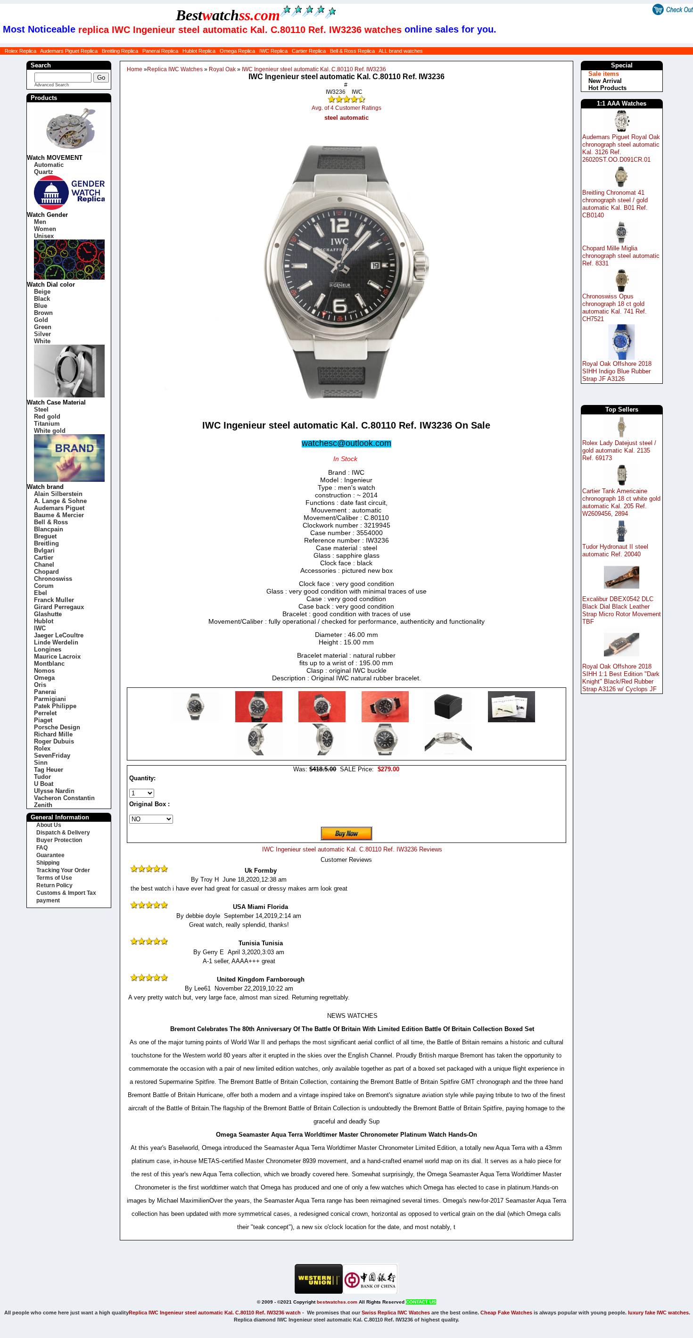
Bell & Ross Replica (352, 51)
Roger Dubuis (54, 741)
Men (40, 221)
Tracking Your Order (63, 870)
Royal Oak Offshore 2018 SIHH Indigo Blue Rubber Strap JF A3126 (617, 371)
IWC (40, 628)
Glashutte (48, 614)
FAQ (42, 847)
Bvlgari (44, 550)
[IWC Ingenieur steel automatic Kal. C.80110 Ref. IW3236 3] (386, 720)
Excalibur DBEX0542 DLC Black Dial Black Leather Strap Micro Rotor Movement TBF (621, 610)
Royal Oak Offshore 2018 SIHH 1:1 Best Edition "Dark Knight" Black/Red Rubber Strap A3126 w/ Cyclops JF (621, 678)
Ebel (40, 592)
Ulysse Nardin (54, 790)
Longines (47, 649)
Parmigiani (50, 698)
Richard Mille (53, 734)
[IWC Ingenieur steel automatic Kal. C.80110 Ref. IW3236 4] (449, 720)
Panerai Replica (160, 51)
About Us (48, 825)
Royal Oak (222, 69)
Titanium (47, 423)
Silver (42, 334)
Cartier (43, 557)
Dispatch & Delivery (63, 832)
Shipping (47, 862)
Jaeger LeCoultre (58, 635)
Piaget (43, 720)
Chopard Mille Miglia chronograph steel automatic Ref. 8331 (621, 256)
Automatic (49, 164)
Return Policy (54, 885)
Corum (44, 585)
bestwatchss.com (337, 1302)
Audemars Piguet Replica (69, 51)
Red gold (47, 416)
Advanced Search (51, 85)
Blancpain (48, 529)
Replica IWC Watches (175, 69)
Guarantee (50, 855)
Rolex (42, 748)
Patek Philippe (55, 706)
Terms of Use (54, 878)
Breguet (45, 536)
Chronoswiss (53, 578)
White (42, 341)
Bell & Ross (51, 522)
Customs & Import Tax (66, 893)
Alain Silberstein (58, 493)
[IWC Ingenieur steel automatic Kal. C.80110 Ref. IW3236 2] (322, 720)
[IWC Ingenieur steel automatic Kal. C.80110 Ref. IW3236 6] (259, 753)
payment (48, 900)
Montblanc (49, 663)
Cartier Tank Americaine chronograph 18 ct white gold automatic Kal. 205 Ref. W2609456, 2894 (621, 502)
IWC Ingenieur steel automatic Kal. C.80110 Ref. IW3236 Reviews (352, 849)
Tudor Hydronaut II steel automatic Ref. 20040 (615, 550)
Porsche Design (57, 727)
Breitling (46, 543)
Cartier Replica (309, 51)
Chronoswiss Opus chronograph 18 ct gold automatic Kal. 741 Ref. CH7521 (614, 307)
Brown (43, 312)
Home (134, 69)
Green (42, 326)
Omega (44, 677)
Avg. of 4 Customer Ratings (346, 108)
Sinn (41, 762)
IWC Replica (273, 51)
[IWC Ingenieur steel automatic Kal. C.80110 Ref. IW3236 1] (259, 720)
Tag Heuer (48, 769)
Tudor (42, 776)
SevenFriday (52, 755)
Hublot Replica (198, 51)
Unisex (44, 236)
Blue (40, 305)
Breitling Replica (120, 51)
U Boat (43, 783)
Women (45, 228)
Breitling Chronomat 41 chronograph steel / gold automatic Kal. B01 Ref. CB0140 (615, 204)
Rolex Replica (20, 51)
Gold (41, 319)
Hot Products (607, 87)
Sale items (603, 73)
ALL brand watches (401, 51)
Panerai (45, 691)
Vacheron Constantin (64, 797)
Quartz (43, 171)
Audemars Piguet (59, 508)
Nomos (44, 670)
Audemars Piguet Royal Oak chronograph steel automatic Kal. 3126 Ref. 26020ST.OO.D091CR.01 (621, 148)
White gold (50, 430)
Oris (40, 684)
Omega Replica (237, 51)
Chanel (44, 564)
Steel (41, 409)
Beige (42, 291)
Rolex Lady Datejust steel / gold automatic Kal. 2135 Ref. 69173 (619, 450)
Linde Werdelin (56, 642)
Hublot (43, 621)
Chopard (46, 571)
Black (42, 298)
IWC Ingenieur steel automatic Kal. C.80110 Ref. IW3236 (314, 69)
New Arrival (605, 80)
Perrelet (45, 713)
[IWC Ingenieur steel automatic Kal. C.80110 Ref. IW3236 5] (511, 720)
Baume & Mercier (59, 515)
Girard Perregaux (59, 607)
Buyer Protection (59, 840)
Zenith (43, 805)
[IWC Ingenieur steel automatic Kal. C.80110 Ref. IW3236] (196, 720)
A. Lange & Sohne (60, 500)
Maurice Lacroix (57, 656)
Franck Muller (54, 599)
